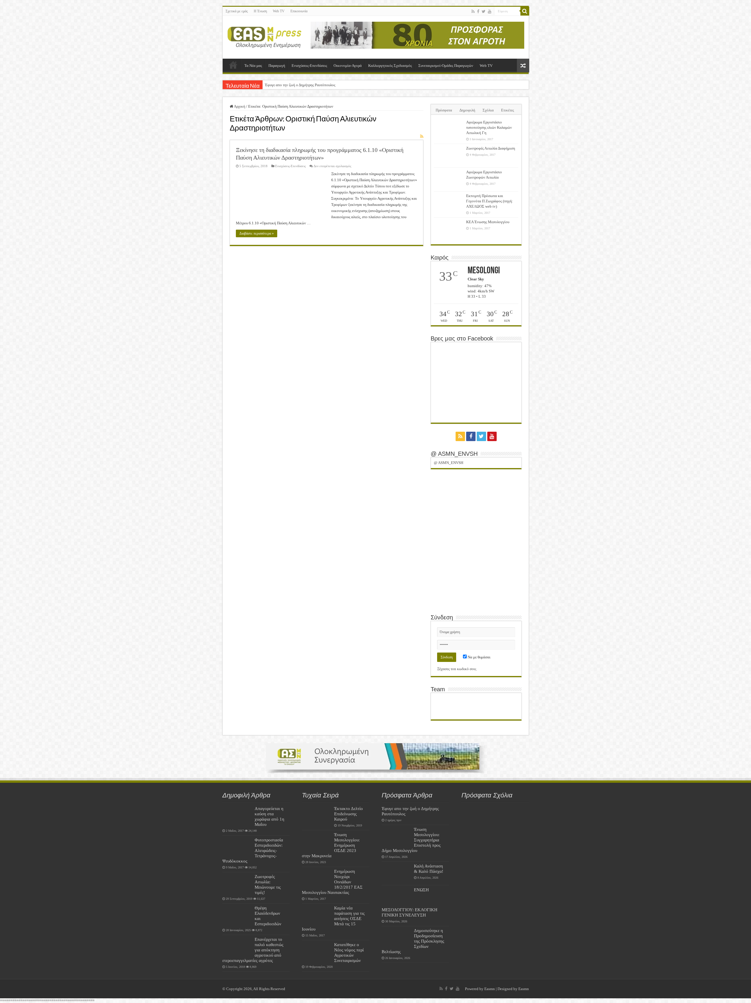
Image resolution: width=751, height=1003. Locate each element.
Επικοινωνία (298, 11)
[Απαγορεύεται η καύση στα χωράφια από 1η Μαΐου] (237, 816)
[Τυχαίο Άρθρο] (523, 65)
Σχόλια (488, 110)
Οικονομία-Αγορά (348, 65)
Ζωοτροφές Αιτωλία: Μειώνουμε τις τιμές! (268, 884)
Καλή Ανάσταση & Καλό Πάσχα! (428, 868)
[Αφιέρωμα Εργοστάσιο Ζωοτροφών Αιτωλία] (448, 179)
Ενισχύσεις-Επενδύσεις (309, 65)
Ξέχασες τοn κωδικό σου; (457, 669)
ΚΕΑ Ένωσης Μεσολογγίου (487, 222)
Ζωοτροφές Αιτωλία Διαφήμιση (490, 148)
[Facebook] (478, 11)
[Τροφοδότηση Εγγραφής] (421, 136)
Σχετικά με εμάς (237, 11)
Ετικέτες (507, 110)
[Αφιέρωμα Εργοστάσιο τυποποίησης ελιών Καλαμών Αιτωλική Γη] (448, 130)
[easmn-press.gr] (264, 36)
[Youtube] (489, 11)
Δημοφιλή (467, 110)
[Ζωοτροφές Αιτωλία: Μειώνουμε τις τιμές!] (237, 884)
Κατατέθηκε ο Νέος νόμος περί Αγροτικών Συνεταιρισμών (349, 952)
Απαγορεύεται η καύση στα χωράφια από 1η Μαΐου (269, 816)
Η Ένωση (260, 11)
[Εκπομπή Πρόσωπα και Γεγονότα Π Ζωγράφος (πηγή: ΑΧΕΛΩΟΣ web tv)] (448, 203)
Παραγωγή (276, 65)
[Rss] (473, 11)
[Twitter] (483, 11)
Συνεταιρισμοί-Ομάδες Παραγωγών (445, 65)
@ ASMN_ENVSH (454, 453)
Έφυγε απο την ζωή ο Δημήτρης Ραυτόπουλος (300, 85)
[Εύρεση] (524, 11)
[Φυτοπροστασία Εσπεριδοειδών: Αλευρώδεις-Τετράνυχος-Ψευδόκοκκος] (237, 847)
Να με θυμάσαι (478, 657)
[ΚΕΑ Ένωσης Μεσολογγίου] (448, 229)
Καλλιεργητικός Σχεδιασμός (390, 65)
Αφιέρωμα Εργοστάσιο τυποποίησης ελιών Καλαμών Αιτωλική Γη (489, 127)
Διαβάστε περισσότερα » (256, 233)
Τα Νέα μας (253, 65)
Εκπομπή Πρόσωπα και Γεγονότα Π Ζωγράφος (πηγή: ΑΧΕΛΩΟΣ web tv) (489, 201)
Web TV (279, 11)
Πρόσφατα (444, 110)
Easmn (489, 989)
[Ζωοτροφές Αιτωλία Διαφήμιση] (448, 156)
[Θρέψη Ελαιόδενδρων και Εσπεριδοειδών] (237, 915)
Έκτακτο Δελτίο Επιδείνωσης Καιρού (348, 813)
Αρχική (233, 65)
